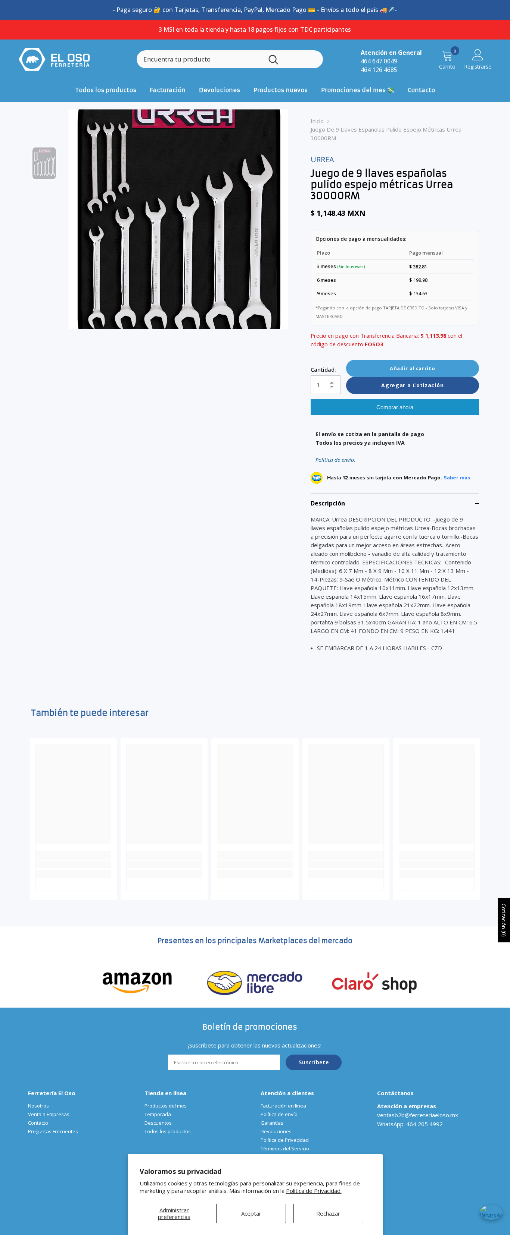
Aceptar (251, 1213)
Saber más (457, 478)
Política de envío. (335, 459)
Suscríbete (314, 1062)
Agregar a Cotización (412, 385)
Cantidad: (323, 369)
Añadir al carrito (412, 368)
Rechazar (328, 1213)
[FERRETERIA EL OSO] (137, 982)
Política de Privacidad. (314, 1190)
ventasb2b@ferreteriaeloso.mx (417, 1115)
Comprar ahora (394, 407)
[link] (73, 864)
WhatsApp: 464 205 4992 (410, 1124)
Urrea (322, 159)
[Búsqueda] (230, 59)
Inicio (317, 121)
